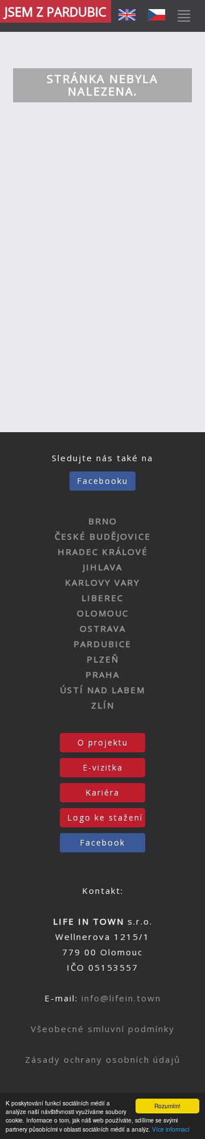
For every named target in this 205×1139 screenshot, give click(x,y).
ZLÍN (102, 705)
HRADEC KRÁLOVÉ (103, 551)
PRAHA (102, 674)
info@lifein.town (121, 998)
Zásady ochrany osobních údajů (103, 1059)
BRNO (102, 521)
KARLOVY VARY (102, 582)
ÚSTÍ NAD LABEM (102, 689)
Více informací (171, 1129)
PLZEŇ (103, 659)
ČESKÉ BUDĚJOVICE (103, 536)
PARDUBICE (102, 643)
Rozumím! (167, 1105)
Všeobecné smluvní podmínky (103, 1028)
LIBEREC (102, 597)
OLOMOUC (103, 613)
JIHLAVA (102, 567)
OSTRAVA (103, 628)
